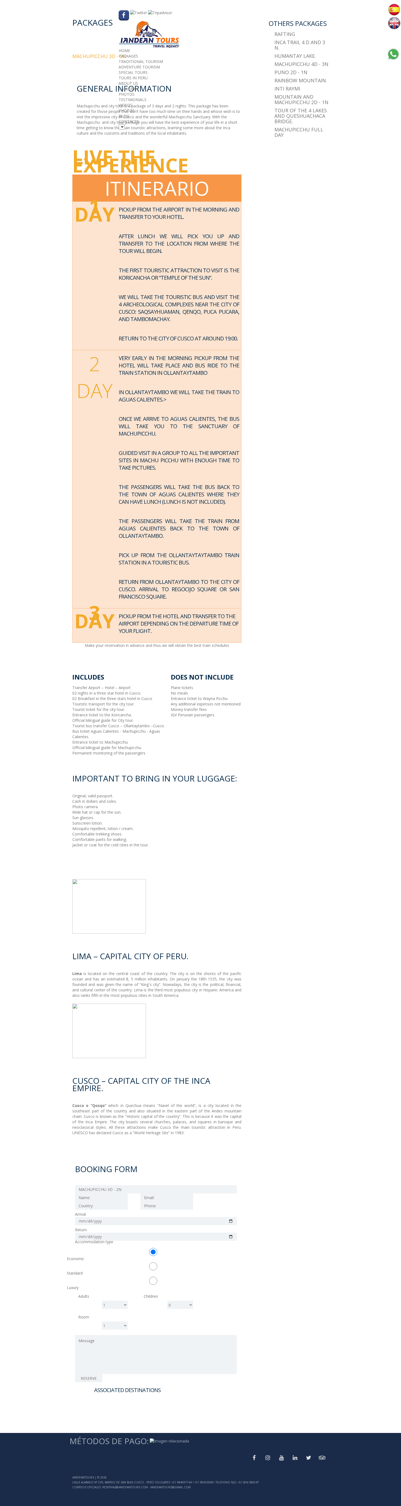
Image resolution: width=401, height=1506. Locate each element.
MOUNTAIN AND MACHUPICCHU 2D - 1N (301, 99)
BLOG (124, 116)
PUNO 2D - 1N (290, 72)
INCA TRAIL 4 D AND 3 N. (299, 45)
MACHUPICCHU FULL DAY (298, 132)
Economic (75, 1258)
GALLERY (127, 88)
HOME (124, 50)
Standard (75, 1273)
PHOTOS (126, 94)
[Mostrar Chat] (393, 58)
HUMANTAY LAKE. (295, 56)
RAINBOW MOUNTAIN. (300, 80)
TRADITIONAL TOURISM (141, 61)
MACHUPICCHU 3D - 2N (99, 56)
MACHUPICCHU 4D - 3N (301, 64)
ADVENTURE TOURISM (139, 67)
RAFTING (284, 34)
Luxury (73, 1287)
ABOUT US (128, 83)
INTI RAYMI (287, 88)
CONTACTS (129, 121)
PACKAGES (128, 56)
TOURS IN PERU (133, 77)
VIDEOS (125, 105)
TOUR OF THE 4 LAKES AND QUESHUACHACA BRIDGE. (300, 116)
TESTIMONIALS (132, 99)
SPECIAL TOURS (133, 72)
